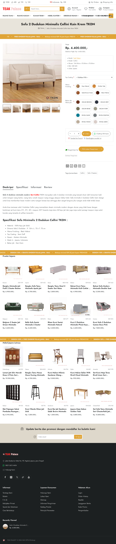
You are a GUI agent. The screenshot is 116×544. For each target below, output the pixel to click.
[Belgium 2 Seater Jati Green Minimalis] (13, 306)
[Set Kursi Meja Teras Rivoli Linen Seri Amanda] (103, 356)
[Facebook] (5, 477)
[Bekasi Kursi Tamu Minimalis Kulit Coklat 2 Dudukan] (80, 270)
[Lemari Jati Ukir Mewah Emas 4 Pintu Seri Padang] (13, 356)
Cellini (82, 173)
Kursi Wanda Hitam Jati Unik (34, 410)
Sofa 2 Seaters (92, 173)
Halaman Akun (84, 487)
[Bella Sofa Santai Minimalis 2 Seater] (35, 306)
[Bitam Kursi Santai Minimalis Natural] (58, 306)
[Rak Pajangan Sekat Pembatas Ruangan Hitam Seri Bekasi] (13, 393)
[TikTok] (22, 477)
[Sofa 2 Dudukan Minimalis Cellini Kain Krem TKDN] (5, 526)
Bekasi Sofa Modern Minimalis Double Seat (102, 287)
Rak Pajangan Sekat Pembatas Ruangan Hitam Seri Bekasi (11, 410)
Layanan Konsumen (48, 487)
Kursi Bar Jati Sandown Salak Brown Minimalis (57, 410)
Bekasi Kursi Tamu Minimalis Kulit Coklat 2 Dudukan (80, 287)
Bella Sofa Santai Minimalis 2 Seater (32, 323)
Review (48, 187)
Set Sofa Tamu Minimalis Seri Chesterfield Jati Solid (103, 410)
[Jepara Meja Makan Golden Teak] (80, 393)
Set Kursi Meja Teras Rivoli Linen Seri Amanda (101, 374)
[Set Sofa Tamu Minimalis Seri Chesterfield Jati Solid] (103, 393)
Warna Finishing (68, 86)
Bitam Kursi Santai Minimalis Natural (55, 323)
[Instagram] (11, 477)
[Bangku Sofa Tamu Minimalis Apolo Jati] (35, 270)
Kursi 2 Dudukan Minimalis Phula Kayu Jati (79, 323)
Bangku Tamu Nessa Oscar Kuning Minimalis (35, 374)
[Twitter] (16, 477)
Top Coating (69, 77)
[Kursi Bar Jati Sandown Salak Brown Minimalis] (58, 393)
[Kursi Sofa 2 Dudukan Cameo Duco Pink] (103, 306)
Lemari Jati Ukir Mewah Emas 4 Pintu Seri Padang (12, 374)
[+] (79, 133)
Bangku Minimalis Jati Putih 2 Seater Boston (12, 287)
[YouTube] (28, 477)
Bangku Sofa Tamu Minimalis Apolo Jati (33, 287)
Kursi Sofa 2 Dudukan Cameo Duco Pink (102, 323)
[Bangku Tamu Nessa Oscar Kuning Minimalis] (35, 356)
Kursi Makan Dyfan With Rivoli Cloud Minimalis (80, 374)
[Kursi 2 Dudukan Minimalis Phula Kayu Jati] (80, 306)
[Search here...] (62, 9)
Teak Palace (77, 58)
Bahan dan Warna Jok (68, 101)
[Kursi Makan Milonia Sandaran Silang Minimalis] (58, 356)
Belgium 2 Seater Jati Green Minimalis (11, 323)
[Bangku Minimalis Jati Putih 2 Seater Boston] (13, 270)
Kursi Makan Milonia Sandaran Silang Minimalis (56, 374)
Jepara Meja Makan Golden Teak (78, 410)
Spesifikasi (22, 187)
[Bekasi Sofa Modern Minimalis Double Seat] (103, 270)
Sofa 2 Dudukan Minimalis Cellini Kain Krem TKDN (19, 525)
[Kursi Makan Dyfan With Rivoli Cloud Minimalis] (80, 356)
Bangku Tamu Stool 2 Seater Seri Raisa (56, 287)
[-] (70, 133)
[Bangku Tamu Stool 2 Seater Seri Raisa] (58, 270)
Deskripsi (8, 187)
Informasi (36, 187)
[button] (59, 108)
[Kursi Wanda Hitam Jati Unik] (35, 393)
